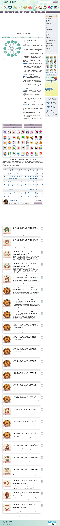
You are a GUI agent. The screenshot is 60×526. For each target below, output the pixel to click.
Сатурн (48, 110)
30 (10, 170)
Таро (25, 9)
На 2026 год (49, 25)
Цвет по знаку (40, 150)
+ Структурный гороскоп (51, 74)
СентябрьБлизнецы (55, 59)
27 (8, 176)
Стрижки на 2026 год (9, 139)
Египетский (9, 144)
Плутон (48, 114)
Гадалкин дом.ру (7, 521)
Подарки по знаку (27, 156)
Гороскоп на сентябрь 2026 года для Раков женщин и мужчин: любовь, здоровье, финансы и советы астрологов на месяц (26, 253)
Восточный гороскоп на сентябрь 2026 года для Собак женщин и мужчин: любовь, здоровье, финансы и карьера (25, 301)
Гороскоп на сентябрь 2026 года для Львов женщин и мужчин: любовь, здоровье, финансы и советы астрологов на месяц (26, 228)
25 (19, 174)
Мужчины (27, 150)
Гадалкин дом (9, 2)
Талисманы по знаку (22, 156)
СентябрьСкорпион (51, 68)
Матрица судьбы (35, 9)
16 (14, 173)
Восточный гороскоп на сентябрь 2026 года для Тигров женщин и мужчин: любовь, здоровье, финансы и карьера (25, 385)
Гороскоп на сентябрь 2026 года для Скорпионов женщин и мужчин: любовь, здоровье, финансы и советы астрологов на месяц (26, 469)
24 (17, 174)
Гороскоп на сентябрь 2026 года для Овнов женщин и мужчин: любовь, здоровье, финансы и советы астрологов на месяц (26, 265)
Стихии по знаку (9, 156)
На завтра (49, 20)
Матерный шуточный (51, 40)
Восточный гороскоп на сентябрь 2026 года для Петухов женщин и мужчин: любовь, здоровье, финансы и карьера (25, 289)
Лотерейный (49, 43)
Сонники (15, 9)
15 (12, 173)
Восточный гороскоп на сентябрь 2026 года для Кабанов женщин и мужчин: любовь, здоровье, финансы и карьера (25, 313)
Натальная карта (40, 9)
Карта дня (33, 127)
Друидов (48, 37)
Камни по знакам (31, 156)
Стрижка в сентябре (49, 88)
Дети (31, 150)
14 (10, 173)
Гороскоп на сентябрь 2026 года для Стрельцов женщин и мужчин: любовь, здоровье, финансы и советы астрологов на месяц (26, 482)
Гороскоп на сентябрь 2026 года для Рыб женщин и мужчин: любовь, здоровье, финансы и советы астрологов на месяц (26, 409)
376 (24, 516)
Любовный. (25, 90)
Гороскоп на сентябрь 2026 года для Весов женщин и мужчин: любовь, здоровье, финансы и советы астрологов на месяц (26, 506)
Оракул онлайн (32, 134)
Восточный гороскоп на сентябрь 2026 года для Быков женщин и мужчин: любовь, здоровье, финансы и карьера (25, 421)
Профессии (5, 150)
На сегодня (49, 18)
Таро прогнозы (50, 45)
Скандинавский (40, 139)
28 (10, 176)
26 (21, 174)
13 (8, 173)
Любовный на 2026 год (14, 139)
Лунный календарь (55, 9)
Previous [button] (1, 7)
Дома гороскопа (36, 150)
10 (17, 172)
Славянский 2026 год (31, 139)
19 (21, 173)
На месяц (49, 23)
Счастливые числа (36, 156)
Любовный (49, 31)
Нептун (48, 112)
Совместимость (50, 9)
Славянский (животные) (27, 145)
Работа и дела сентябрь (50, 90)
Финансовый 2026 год (40, 145)
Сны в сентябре (48, 94)
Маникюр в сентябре (49, 89)
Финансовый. (26, 104)
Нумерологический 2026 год (14, 145)
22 (12, 174)
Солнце (48, 102)
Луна (48, 103)
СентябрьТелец (51, 59)
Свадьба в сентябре (49, 91)
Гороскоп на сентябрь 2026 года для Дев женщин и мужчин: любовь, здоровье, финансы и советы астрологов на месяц (26, 494)
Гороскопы (10, 9)
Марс (48, 107)
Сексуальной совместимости (36, 134)
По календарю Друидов (22, 140)
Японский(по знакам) (36, 139)
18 (19, 173)
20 (8, 174)
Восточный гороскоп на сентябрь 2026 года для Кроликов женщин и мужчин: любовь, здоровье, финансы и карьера (26, 397)
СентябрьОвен (47, 59)
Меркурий (49, 104)
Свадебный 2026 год (36, 145)
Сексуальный (49, 46)
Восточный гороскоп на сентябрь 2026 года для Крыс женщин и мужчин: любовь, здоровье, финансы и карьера (25, 433)
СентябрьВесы (47, 68)
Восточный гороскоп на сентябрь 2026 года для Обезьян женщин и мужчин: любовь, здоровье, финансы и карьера (25, 326)
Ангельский (18, 144)
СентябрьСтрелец (55, 68)
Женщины (22, 150)
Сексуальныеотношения (18, 150)
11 (19, 172)
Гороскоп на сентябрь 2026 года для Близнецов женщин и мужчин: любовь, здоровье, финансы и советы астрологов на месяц (26, 240)
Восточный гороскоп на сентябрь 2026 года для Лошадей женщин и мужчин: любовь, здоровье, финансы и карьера (25, 361)
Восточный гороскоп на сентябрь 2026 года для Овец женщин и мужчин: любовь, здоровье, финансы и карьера (25, 337)
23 (14, 174)
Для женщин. (26, 76)
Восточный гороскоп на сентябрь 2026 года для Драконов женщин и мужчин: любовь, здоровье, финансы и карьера (26, 349)
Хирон (48, 115)
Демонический (23, 145)
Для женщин (49, 29)
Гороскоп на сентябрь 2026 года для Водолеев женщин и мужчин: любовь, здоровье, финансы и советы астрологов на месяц (26, 445)
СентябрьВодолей (51, 72)
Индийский (5, 144)
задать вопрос (38, 203)
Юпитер (48, 108)
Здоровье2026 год (14, 150)
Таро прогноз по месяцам (27, 134)
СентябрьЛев (51, 63)
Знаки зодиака (12, 124)
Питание (9, 150)
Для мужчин (49, 27)
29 (8, 170)
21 (10, 174)
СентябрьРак (47, 63)
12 (21, 172)
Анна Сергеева (13, 200)
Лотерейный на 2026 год (14, 134)
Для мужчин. (26, 63)
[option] (5, 8)
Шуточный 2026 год (31, 145)
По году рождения (5, 139)
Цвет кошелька (18, 156)
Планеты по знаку (5, 156)
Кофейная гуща (45, 9)
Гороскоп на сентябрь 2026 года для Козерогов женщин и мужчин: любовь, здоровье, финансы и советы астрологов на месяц (26, 457)
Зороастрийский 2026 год (18, 140)
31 (17, 176)
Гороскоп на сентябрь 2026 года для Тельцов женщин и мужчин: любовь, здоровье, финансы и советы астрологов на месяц (26, 277)
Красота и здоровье (49, 87)
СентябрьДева (55, 63)
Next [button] (58, 7)
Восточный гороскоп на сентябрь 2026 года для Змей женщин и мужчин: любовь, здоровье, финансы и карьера (25, 373)
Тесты (20, 9)
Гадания (5, 9)
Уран (48, 111)
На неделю (49, 21)
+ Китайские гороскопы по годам (51, 52)
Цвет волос (41, 156)
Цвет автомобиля (14, 156)
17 (17, 173)
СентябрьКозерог (47, 72)
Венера (48, 106)
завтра (12, 164)
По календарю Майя (27, 140)
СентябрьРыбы (55, 72)
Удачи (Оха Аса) (23, 134)
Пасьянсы (30, 9)
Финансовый (49, 32)
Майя (48, 34)
